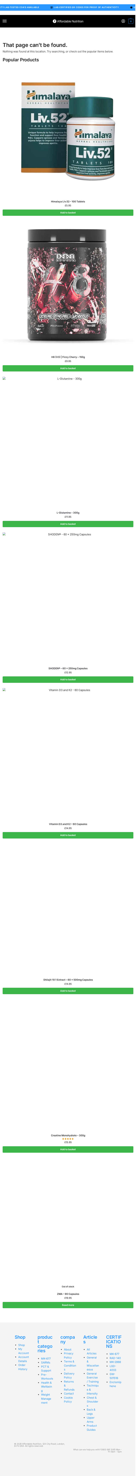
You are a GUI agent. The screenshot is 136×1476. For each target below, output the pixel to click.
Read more (68, 1305)
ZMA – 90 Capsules (68, 1294)
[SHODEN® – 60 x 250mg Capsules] (68, 598)
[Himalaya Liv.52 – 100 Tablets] (68, 131)
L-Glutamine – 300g (68, 512)
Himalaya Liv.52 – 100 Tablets (68, 201)
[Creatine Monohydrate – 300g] (68, 1065)
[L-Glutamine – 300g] (68, 442)
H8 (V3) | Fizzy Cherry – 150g (68, 357)
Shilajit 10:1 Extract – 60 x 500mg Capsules (68, 979)
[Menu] (8, 21)
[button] (130, 21)
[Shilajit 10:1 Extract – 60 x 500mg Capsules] (68, 909)
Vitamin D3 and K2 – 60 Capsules (68, 824)
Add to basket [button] (68, 212)
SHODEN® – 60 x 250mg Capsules (68, 668)
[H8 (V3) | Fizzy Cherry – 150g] (68, 287)
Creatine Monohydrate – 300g (68, 1135)
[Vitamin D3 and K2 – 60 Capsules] (68, 754)
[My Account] (123, 21)
